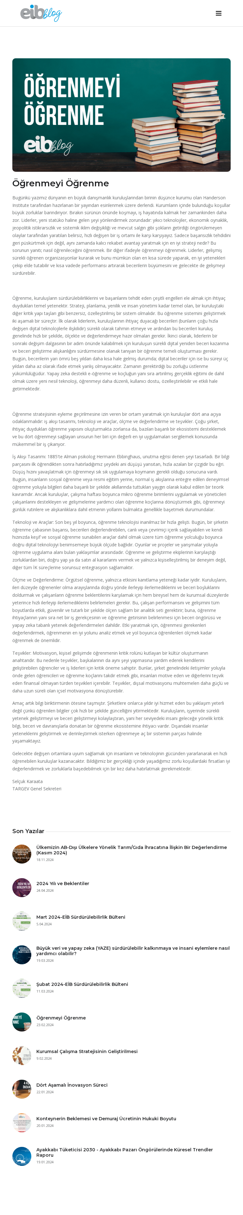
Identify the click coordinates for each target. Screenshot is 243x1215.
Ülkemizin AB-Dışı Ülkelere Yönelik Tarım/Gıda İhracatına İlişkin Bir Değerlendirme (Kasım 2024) (131, 850)
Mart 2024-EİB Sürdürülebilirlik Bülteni (80, 917)
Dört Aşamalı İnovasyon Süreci (72, 1085)
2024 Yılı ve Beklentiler (62, 883)
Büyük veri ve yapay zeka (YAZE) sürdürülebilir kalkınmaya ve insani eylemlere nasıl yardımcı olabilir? (133, 950)
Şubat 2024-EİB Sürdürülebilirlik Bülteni (82, 984)
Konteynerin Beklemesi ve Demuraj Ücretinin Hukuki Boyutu (106, 1119)
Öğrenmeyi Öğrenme (61, 1018)
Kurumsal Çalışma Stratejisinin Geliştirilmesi (87, 1051)
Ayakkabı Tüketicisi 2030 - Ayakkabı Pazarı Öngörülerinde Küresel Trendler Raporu (124, 1152)
